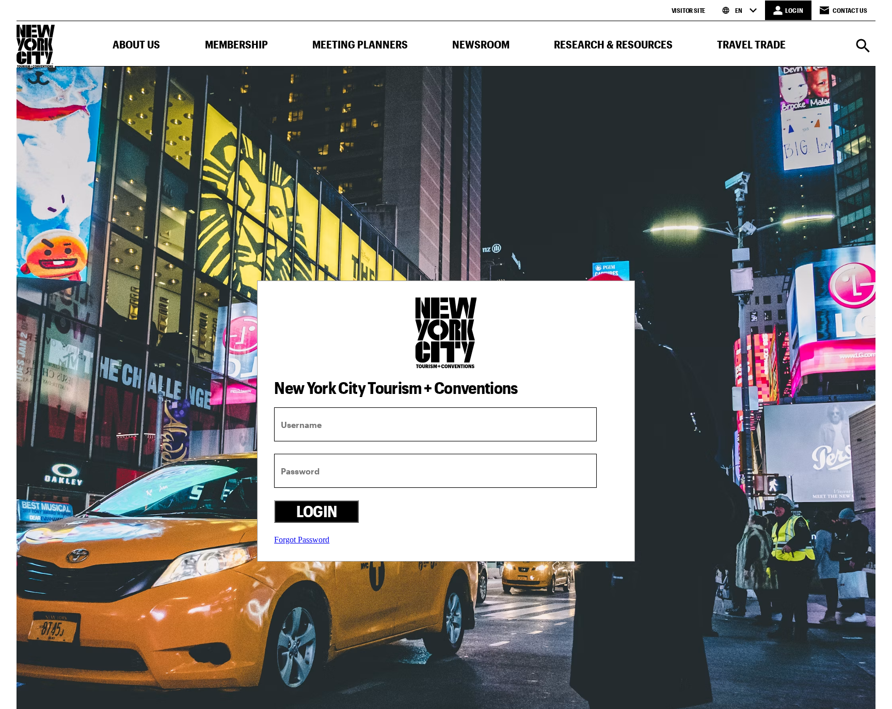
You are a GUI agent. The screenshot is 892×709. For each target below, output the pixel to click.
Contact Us (850, 10)
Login (316, 511)
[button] (136, 46)
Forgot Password (301, 539)
